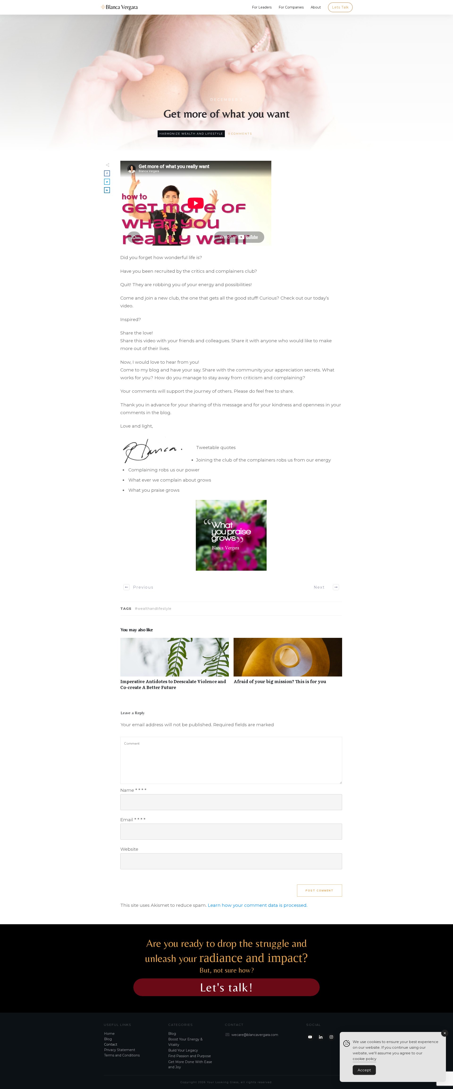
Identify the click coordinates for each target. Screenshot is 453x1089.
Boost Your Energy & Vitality (185, 1042)
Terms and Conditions (122, 1055)
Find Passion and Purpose (189, 1056)
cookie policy (364, 1058)
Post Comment (320, 890)
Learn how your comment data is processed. (257, 905)
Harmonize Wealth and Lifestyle (191, 133)
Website (129, 849)
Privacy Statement (119, 1050)
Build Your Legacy (183, 1050)
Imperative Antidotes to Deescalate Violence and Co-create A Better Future (174, 666)
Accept (364, 1070)
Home (109, 1033)
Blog (108, 1039)
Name (133, 790)
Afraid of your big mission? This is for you (288, 666)
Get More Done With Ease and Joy (190, 1064)
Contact (110, 1044)
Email (132, 819)
